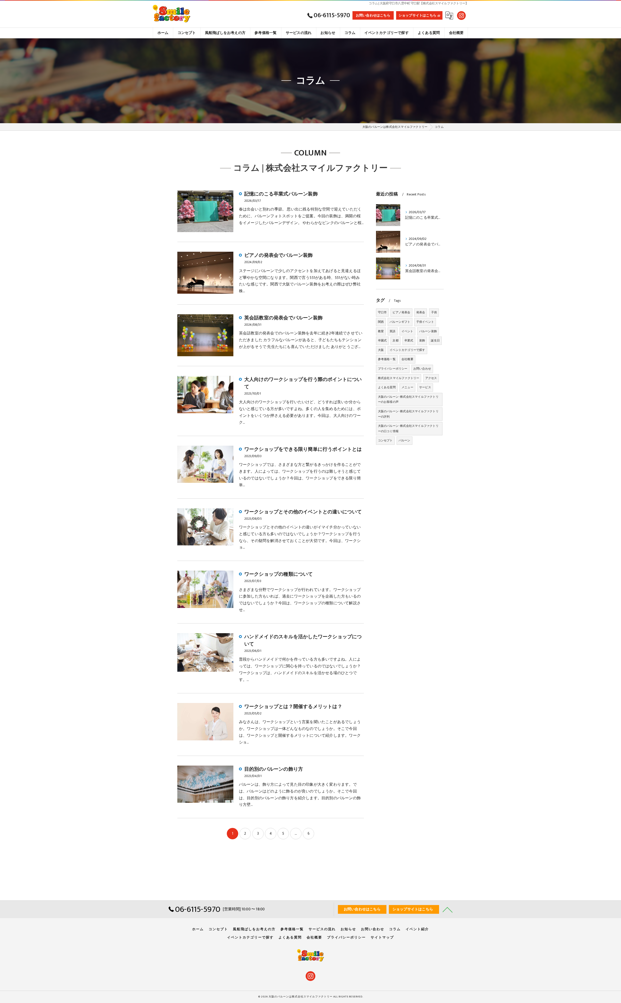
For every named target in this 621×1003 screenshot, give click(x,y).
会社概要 (407, 359)
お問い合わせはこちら (373, 15)
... (296, 833)
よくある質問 (387, 387)
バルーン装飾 (428, 331)
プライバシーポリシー (393, 368)
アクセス (431, 378)
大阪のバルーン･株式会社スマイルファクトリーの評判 (408, 414)
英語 (392, 331)
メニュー (407, 387)
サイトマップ (382, 937)
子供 (434, 312)
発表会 (420, 312)
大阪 (381, 350)
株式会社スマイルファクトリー (398, 378)
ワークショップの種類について (278, 574)
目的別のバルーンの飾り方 (273, 769)
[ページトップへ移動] (447, 909)
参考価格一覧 (387, 359)
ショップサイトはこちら (417, 15)
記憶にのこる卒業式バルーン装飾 (281, 194)
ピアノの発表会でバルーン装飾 (278, 255)
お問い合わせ (422, 368)
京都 (395, 340)
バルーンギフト (400, 321)
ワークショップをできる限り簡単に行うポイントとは (303, 449)
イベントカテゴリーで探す (407, 350)
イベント (407, 331)
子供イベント (425, 321)
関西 (381, 321)
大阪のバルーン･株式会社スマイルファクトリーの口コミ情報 (408, 428)
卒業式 (408, 340)
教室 (381, 331)
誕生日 (435, 340)
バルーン (404, 440)
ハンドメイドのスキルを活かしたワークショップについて (303, 640)
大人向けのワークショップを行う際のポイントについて (303, 383)
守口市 (382, 312)
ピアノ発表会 (401, 312)
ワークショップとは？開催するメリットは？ (293, 707)
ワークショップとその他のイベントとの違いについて (303, 512)
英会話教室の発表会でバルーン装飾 (283, 318)
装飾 (422, 340)
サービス (425, 387)
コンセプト (385, 440)
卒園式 (382, 340)
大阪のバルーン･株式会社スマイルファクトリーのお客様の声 (408, 399)
